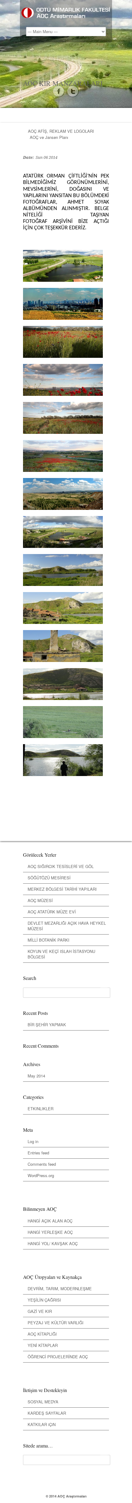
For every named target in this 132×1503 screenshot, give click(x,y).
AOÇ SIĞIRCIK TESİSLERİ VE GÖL (61, 866)
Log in (33, 1141)
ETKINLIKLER (40, 1108)
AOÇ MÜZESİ (40, 900)
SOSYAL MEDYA (43, 1402)
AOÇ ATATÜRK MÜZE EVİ (52, 912)
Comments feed (42, 1164)
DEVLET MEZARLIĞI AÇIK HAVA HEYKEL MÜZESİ (67, 925)
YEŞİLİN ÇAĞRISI (44, 1300)
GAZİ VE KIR (40, 1311)
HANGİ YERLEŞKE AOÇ (50, 1232)
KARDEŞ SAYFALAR (47, 1413)
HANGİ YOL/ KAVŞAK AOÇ (53, 1243)
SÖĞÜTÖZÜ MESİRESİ (49, 878)
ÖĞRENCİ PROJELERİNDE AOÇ (58, 1357)
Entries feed (38, 1153)
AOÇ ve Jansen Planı (49, 137)
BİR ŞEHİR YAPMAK (47, 1024)
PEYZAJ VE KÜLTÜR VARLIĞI (55, 1322)
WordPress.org (41, 1175)
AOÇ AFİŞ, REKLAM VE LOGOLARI (61, 131)
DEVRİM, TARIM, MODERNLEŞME (60, 1288)
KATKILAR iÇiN (42, 1424)
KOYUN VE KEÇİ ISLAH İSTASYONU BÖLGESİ (61, 954)
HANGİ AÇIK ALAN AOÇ (50, 1221)
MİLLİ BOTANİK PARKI (48, 940)
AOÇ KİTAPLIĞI (42, 1334)
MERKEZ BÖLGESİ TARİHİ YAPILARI (62, 889)
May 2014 (36, 1076)
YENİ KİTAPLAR (43, 1345)
